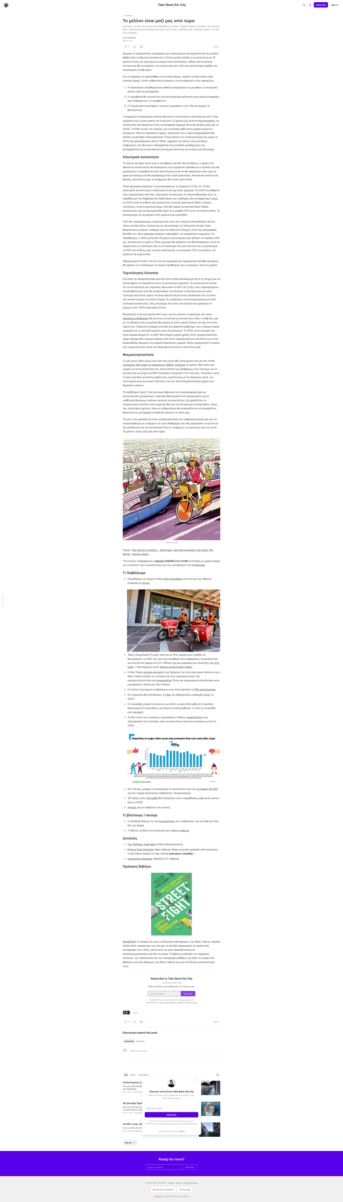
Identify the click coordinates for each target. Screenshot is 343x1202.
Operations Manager (140, 858)
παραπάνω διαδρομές (136, 318)
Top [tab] (125, 1075)
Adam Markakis (129, 38)
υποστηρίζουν (195, 717)
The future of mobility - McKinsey (151, 550)
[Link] (119, 157)
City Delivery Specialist (142, 844)
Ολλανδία (152, 798)
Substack (158, 1196)
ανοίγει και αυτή (153, 672)
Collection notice (190, 1183)
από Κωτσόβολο (173, 578)
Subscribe (321, 4)
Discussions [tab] (143, 1075)
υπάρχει (184, 830)
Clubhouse (198, 565)
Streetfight (129, 941)
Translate (129, 16)
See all (128, 1142)
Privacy (171, 1183)
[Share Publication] (310, 5)
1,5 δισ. (167, 694)
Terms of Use (184, 1121)
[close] (197, 1080)
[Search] (304, 5)
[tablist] (134, 1041)
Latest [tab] (133, 1075)
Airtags (132, 807)
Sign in (334, 4)
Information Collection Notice (170, 1123)
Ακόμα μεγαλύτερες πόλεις (176, 667)
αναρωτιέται (164, 680)
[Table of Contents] (3, 601)
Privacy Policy (191, 1123)
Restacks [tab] (140, 1041)
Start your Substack (164, 1189)
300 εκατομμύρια (204, 689)
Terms (178, 1183)
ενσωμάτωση (167, 821)
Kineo (146, 583)
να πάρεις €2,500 (207, 789)
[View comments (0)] (134, 46)
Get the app (184, 1189)
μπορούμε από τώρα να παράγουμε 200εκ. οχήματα (154, 364)
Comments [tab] (129, 1041)
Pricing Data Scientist (141, 849)
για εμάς (138, 712)
